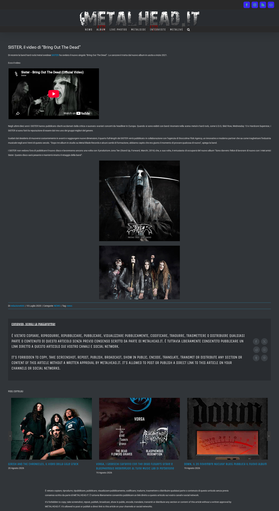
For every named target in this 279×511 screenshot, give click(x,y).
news (69, 306)
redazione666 (17, 306)
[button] (188, 29)
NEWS (57, 306)
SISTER (55, 55)
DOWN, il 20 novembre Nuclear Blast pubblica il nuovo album (137, 464)
